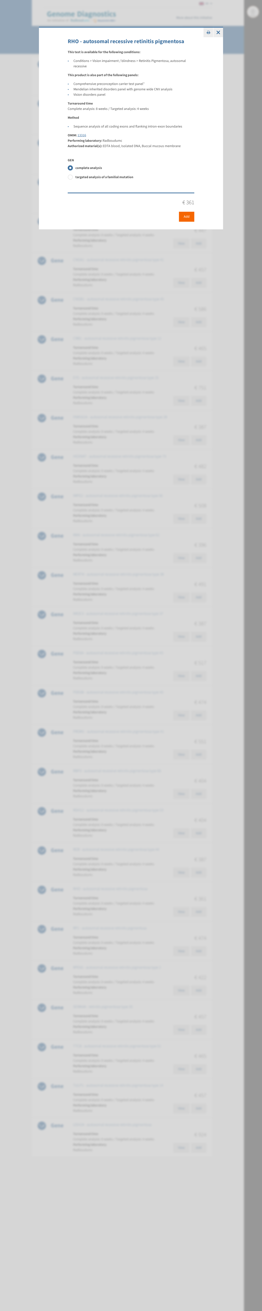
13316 (81, 135)
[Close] (218, 32)
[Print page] (208, 32)
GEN (71, 160)
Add (186, 216)
